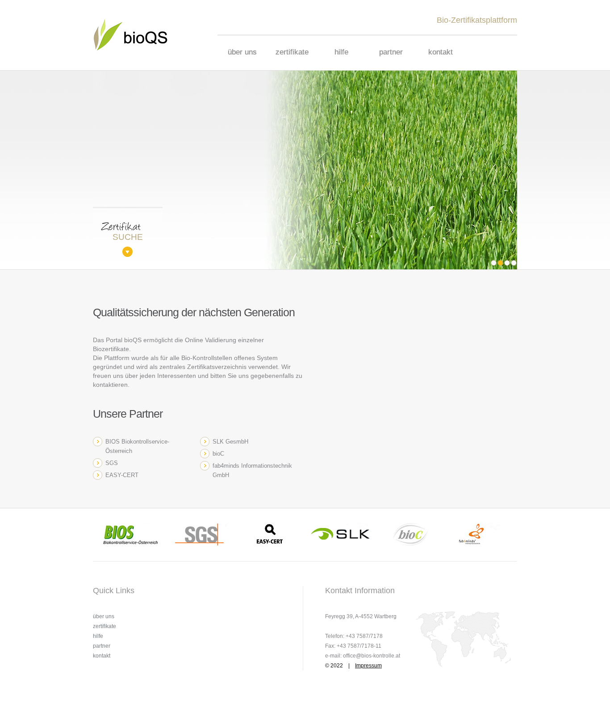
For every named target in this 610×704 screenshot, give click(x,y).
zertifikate (292, 52)
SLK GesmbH (230, 441)
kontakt (440, 52)
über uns (242, 52)
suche (118, 237)
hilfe (341, 52)
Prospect (136, 34)
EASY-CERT (121, 475)
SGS (111, 463)
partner (391, 52)
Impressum (368, 665)
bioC (218, 453)
